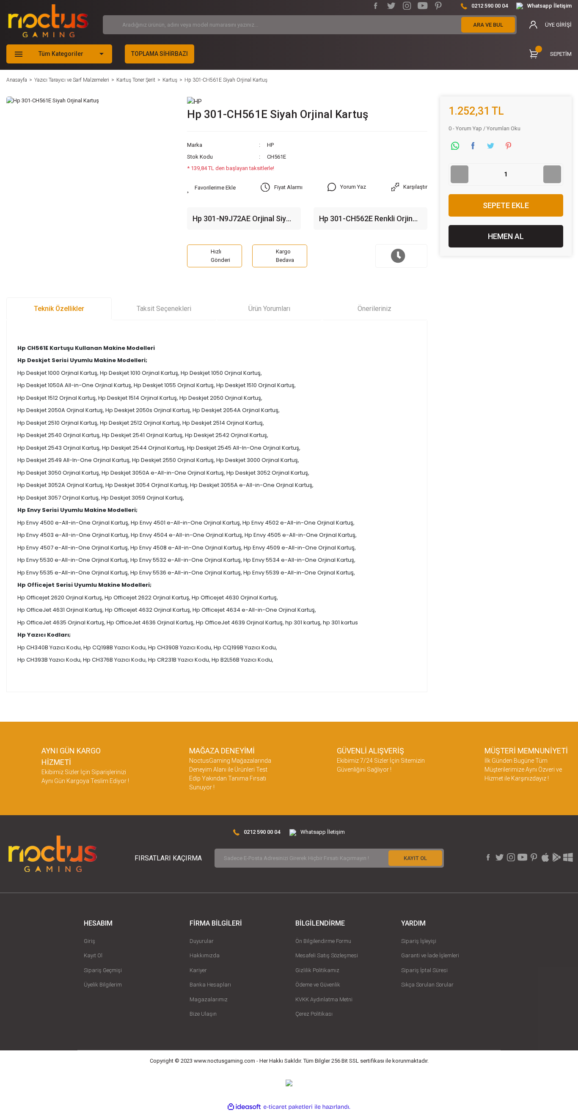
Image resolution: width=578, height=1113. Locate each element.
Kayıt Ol (93, 955)
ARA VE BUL (488, 25)
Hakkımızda (205, 955)
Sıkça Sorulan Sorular (427, 984)
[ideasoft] (244, 1107)
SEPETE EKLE (506, 205)
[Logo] (48, 21)
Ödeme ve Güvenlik (317, 984)
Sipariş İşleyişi (418, 941)
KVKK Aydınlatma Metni (323, 999)
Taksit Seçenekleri (164, 309)
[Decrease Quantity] (459, 174)
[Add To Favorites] (211, 188)
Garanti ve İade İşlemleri (430, 955)
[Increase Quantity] (552, 174)
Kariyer (198, 970)
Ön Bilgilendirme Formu (323, 941)
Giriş (89, 941)
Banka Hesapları (210, 984)
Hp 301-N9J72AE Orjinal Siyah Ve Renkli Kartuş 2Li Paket (244, 219)
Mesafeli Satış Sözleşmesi (326, 955)
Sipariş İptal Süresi (424, 970)
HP (270, 145)
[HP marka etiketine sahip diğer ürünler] (194, 101)
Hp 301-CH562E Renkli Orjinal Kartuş (368, 219)
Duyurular (202, 941)
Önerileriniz (374, 309)
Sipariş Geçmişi (103, 970)
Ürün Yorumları (269, 309)
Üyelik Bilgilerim (103, 984)
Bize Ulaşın (203, 1014)
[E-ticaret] (288, 1107)
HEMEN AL (506, 236)
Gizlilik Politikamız (317, 970)
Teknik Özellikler (59, 309)
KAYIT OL (415, 858)
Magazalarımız (209, 999)
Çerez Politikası (314, 1014)
